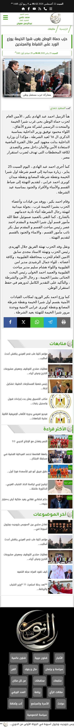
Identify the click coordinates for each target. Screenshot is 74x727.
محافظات (40, 680)
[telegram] (50, 322)
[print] (63, 322)
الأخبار (59, 658)
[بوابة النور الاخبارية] (55, 19)
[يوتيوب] (34, 8)
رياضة (37, 692)
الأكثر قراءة (54, 429)
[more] (51, 8)
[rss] (40, 8)
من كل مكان (19, 680)
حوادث (61, 703)
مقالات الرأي (56, 692)
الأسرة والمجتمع (40, 703)
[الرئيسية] (23, 8)
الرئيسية (64, 29)
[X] (23, 322)
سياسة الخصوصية (37, 715)
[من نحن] (45, 8)
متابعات (51, 29)
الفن (13, 669)
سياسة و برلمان (54, 669)
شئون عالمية (19, 658)
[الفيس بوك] (28, 8)
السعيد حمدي (57, 108)
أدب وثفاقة (16, 703)
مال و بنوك (31, 669)
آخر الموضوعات (49, 514)
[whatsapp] (37, 322)
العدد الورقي (18, 692)
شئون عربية (41, 658)
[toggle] (5, 17)
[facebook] (10, 322)
